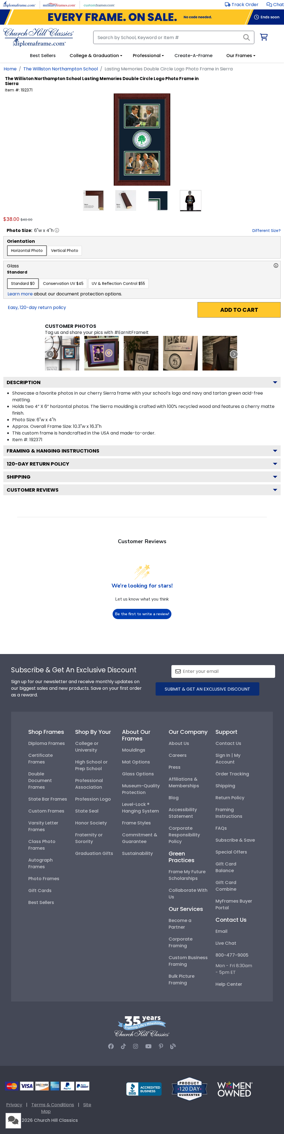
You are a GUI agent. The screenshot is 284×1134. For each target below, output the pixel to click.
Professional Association (89, 783)
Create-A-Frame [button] (193, 55)
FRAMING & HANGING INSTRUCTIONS (53, 450)
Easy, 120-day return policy (37, 307)
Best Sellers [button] (43, 55)
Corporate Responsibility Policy (184, 835)
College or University (86, 746)
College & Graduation (94, 55)
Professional (147, 55)
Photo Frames (43, 878)
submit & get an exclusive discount (207, 689)
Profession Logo (93, 799)
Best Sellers (41, 902)
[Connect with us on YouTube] (148, 1046)
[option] (26, 251)
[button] (275, 4)
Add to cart (239, 310)
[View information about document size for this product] (57, 230)
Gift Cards (40, 890)
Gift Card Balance (225, 867)
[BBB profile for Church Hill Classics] (144, 1089)
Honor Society (91, 823)
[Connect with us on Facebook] (111, 1046)
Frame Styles (136, 823)
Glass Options (138, 774)
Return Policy (229, 798)
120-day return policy (38, 463)
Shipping (19, 476)
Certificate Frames (40, 758)
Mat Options (136, 762)
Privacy (14, 1105)
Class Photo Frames (41, 844)
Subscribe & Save (235, 840)
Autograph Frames (40, 863)
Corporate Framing (180, 942)
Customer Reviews (33, 489)
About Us (179, 743)
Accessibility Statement (183, 812)
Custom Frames (46, 811)
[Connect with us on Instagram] (135, 1046)
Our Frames (239, 55)
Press (175, 767)
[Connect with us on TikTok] (123, 1046)
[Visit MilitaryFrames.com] (59, 4)
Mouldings (133, 750)
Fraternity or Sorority (89, 838)
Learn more (20, 294)
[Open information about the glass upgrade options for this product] (276, 265)
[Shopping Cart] (263, 38)
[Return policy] (189, 1089)
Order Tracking (232, 774)
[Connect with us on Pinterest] (161, 1046)
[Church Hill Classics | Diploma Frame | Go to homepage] (38, 37)
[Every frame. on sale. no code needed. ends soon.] (142, 17)
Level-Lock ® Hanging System (140, 807)
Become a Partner (180, 923)
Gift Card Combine (225, 885)
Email (221, 931)
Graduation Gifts (94, 853)
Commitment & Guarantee (139, 838)
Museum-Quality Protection (141, 789)
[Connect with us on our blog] (173, 1046)
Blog (174, 798)
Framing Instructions (228, 812)
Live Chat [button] (225, 943)
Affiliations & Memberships (184, 782)
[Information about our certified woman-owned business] (235, 1089)
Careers (178, 755)
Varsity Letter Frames (43, 826)
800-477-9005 (231, 955)
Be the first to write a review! (142, 614)
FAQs (221, 828)
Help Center (228, 984)
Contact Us (228, 743)
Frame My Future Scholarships (187, 875)
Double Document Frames (40, 780)
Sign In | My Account (227, 758)
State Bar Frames (47, 799)
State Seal (86, 811)
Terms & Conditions (52, 1105)
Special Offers (231, 852)
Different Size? (266, 230)
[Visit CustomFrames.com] (99, 4)
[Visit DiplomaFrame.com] (19, 4)
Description (23, 382)
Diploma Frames (46, 743)
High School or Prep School (91, 765)
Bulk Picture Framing (181, 979)
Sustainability (137, 853)
